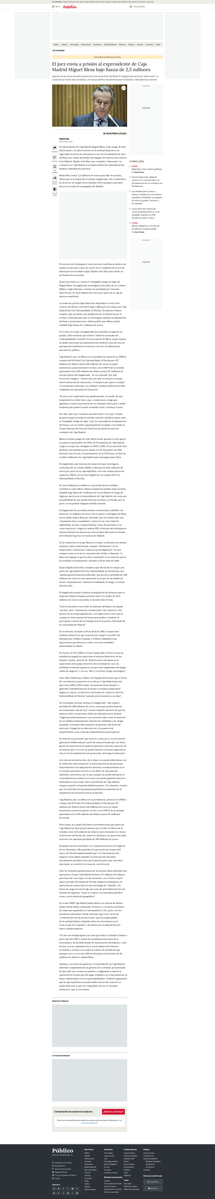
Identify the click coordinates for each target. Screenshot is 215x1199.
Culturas (131, 44)
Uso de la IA (150, 1167)
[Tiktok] (58, 1193)
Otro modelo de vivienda (112, 1184)
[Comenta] (54, 157)
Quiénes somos (148, 1153)
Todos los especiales (111, 1192)
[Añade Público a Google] (54, 1188)
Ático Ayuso (80, 2)
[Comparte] (54, 147)
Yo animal (107, 1170)
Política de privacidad (131, 1189)
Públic (86, 1181)
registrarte (93, 1123)
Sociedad (87, 1161)
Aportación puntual (63, 1169)
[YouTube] (54, 1193)
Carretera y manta (110, 1173)
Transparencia (148, 1156)
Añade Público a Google (116, 133)
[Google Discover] (58, 1188)
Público (62, 1151)
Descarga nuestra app (152, 1176)
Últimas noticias (90, 1189)
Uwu (105, 1159)
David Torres (139, 172)
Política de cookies (130, 1186)
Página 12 (127, 1175)
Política (56, 44)
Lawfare (107, 1181)
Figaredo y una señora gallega (146, 168)
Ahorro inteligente (110, 1164)
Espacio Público (129, 1153)
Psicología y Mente (111, 1161)
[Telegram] (63, 1193)
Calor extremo (133, 2)
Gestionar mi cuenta (63, 1163)
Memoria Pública (90, 1170)
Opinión (64, 44)
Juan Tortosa (139, 232)
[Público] (69, 7)
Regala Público (61, 1172)
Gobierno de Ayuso (69, 2)
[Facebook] (63, 1188)
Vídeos (86, 1184)
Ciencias (140, 44)
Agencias (64, 138)
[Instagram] (77, 1188)
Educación (150, 2)
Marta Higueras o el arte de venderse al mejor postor (145, 227)
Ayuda (57, 1178)
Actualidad (58, 51)
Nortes (126, 1161)
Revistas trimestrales (113, 1177)
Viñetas (87, 1187)
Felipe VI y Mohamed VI (92, 2)
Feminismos (97, 44)
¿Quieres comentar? (113, 1112)
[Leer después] (54, 166)
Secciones (88, 1149)
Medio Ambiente (110, 44)
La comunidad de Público (65, 1175)
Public (158, 44)
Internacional (85, 44)
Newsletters (60, 1166)
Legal (126, 1180)
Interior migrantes (106, 2)
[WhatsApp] (72, 1193)
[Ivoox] (77, 1193)
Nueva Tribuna (129, 1164)
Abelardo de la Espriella (119, 2)
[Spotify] (68, 1193)
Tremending (74, 44)
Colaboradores (130, 1149)
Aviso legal (127, 1184)
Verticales (108, 1149)
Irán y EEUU (142, 2)
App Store (154, 1188)
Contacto (146, 1170)
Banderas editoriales (153, 1161)
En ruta (106, 1167)
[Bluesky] (72, 1188)
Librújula (127, 1170)
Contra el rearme (110, 1186)
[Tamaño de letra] (54, 178)
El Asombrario (129, 1167)
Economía (149, 44)
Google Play (154, 1182)
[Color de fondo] (54, 189)
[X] (68, 1188)
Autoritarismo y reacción (113, 1189)
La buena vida (109, 1156)
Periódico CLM (129, 1159)
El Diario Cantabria (130, 1156)
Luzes (126, 1173)
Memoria (122, 44)
